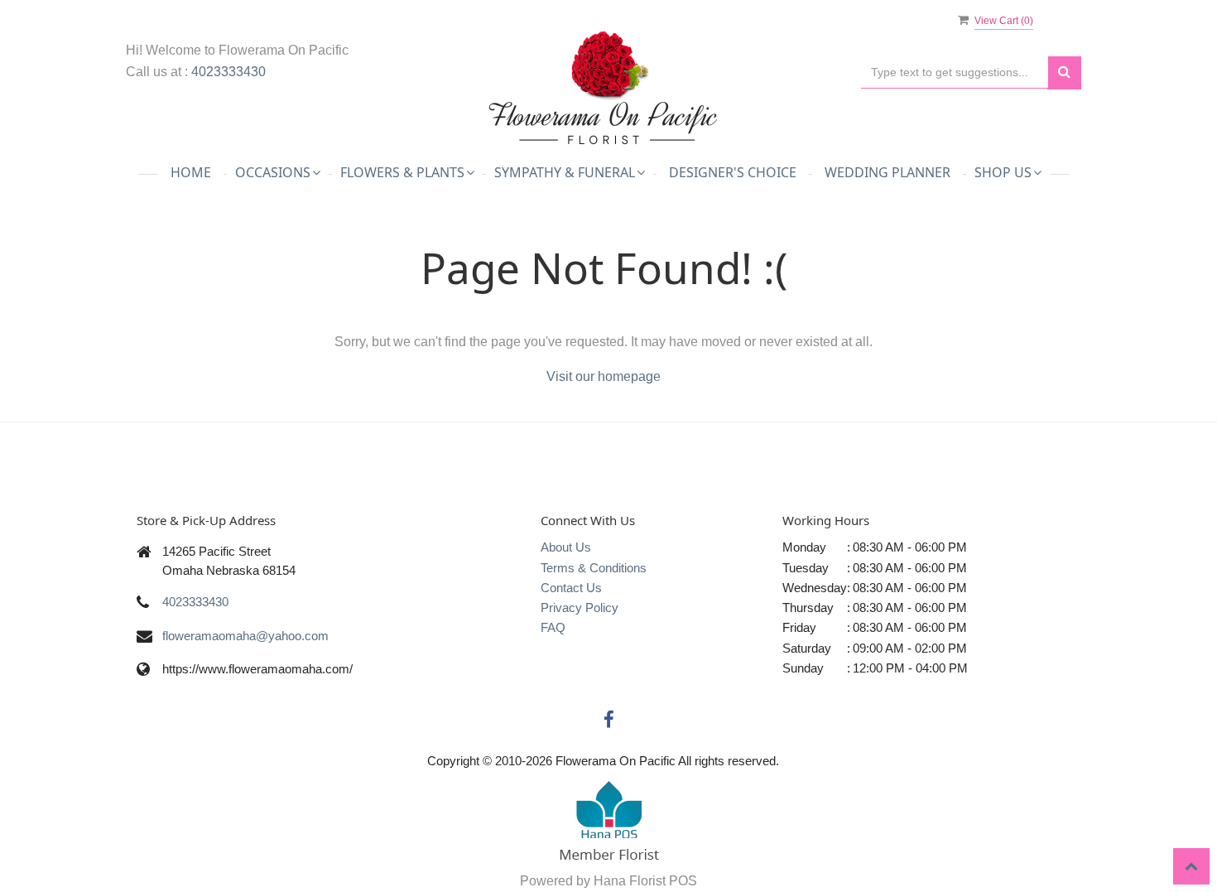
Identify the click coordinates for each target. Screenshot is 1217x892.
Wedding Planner (887, 172)
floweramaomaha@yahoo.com (245, 636)
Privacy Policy (579, 607)
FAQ (553, 627)
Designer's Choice (732, 172)
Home (191, 172)
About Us (566, 547)
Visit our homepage (603, 376)
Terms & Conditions (594, 568)
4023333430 (228, 72)
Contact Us (571, 588)
